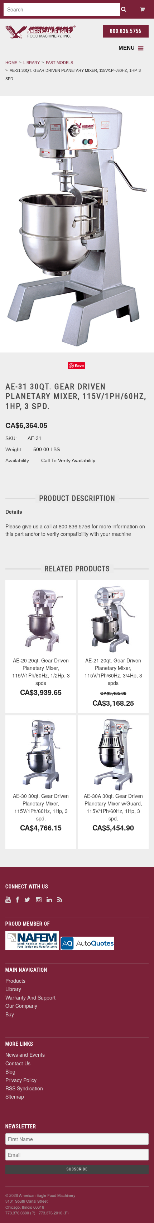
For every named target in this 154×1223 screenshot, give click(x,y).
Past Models (59, 62)
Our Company (21, 1005)
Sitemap (14, 1096)
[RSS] (59, 899)
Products (15, 980)
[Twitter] (27, 899)
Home (11, 62)
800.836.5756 (125, 31)
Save (79, 365)
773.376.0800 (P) (20, 1212)
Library (31, 62)
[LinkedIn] (49, 899)
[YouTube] (8, 899)
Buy (9, 1014)
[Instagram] (38, 899)
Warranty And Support (30, 997)
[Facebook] (17, 899)
